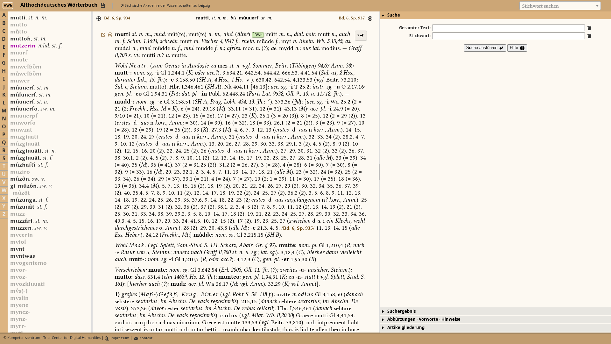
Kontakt (145, 338)
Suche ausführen (482, 47)
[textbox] (560, 6)
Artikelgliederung (406, 328)
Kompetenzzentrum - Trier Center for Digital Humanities (54, 338)
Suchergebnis (401, 311)
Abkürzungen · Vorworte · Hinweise (423, 319)
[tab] (495, 15)
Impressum (119, 338)
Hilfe (514, 47)
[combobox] (560, 5)
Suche (393, 15)
